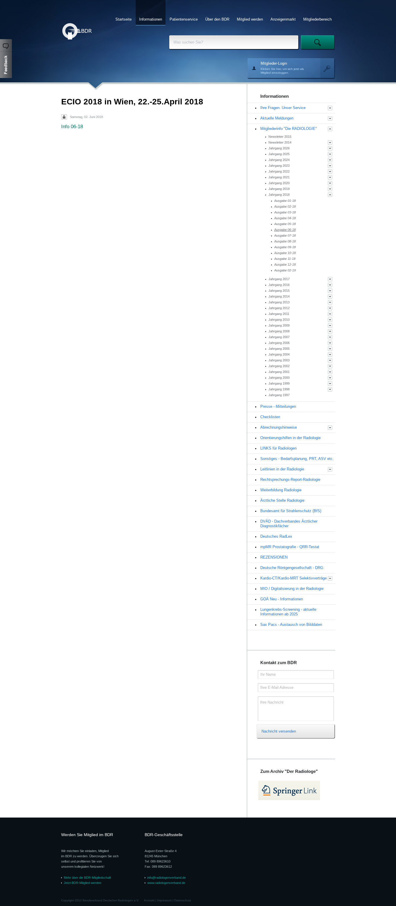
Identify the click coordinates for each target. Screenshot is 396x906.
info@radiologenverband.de (166, 877)
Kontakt (149, 900)
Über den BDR (217, 19)
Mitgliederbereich (317, 19)
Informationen (150, 19)
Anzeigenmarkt (283, 19)
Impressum (164, 900)
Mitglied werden (250, 19)
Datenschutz (182, 900)
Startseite (123, 19)
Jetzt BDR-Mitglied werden (82, 883)
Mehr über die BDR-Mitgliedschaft (87, 877)
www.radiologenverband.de (166, 883)
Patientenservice (184, 19)
